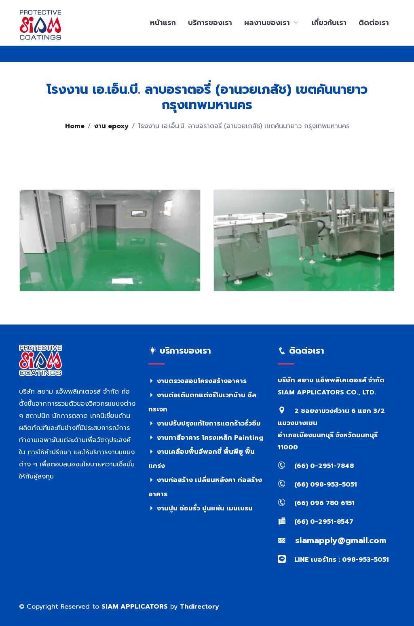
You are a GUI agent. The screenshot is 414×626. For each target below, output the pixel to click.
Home (74, 126)
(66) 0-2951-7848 (323, 466)
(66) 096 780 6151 (323, 503)
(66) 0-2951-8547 (322, 522)
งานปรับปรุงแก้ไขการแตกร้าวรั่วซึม (208, 423)
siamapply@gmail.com (339, 540)
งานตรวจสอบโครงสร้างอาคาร (201, 381)
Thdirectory (199, 606)
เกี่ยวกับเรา (329, 22)
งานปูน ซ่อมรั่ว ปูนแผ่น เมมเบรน (204, 508)
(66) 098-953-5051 (324, 484)
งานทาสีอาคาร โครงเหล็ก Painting (209, 438)
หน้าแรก (163, 22)
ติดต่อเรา (374, 22)
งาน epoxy (111, 126)
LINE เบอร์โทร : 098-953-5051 (340, 560)
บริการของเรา (210, 22)
